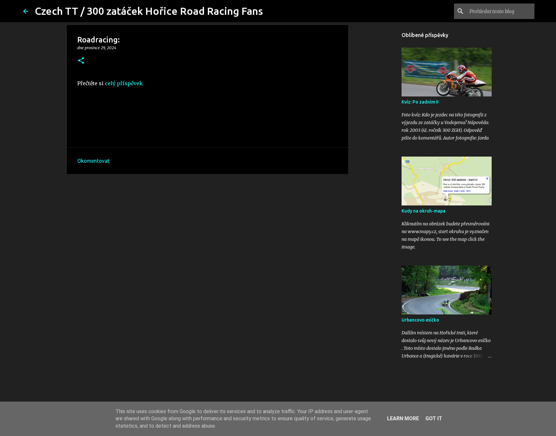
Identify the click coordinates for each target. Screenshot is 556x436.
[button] (81, 61)
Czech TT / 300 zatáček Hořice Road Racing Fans (149, 11)
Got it (433, 418)
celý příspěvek (124, 83)
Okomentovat (93, 161)
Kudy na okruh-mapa (423, 210)
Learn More (403, 418)
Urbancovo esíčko (420, 319)
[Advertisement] (207, 229)
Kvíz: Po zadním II (420, 101)
